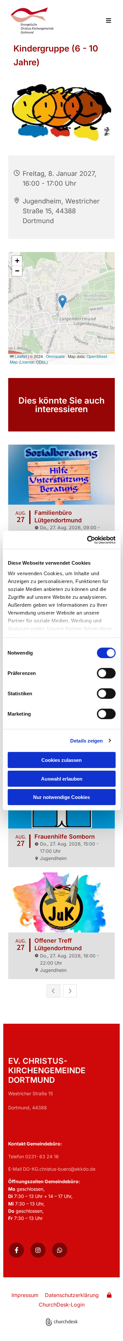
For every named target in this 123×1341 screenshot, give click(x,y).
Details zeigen (86, 740)
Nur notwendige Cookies (61, 797)
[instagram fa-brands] (38, 1250)
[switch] (106, 673)
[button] (105, 21)
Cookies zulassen (61, 760)
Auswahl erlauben (61, 778)
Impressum (24, 1295)
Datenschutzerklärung (72, 1295)
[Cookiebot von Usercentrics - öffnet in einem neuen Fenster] (87, 539)
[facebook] (16, 1250)
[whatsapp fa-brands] (59, 1250)
